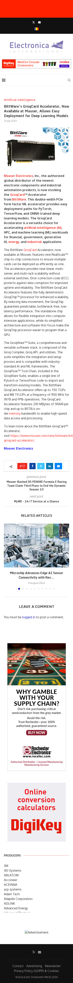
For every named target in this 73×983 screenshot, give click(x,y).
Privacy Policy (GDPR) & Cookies (36, 971)
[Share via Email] (58, 466)
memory (15, 413)
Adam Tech (12, 894)
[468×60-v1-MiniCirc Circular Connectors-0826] (36, 61)
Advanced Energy (16, 908)
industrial (34, 242)
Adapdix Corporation (18, 899)
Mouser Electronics (18, 176)
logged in (28, 617)
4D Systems (12, 870)
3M (6, 866)
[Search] (69, 80)
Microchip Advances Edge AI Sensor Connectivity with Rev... (36, 575)
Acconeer (10, 880)
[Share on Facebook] (32, 466)
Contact (18, 966)
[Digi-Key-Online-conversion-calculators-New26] (36, 785)
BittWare (19, 199)
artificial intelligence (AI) (43, 228)
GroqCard (17, 195)
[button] (7, 556)
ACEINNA (10, 885)
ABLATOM (11, 875)
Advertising (34, 966)
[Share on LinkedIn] (49, 466)
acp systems (12, 889)
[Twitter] (33, 22)
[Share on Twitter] (41, 466)
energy (13, 242)
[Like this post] (23, 466)
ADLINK (9, 903)
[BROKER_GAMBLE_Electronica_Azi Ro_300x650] (36, 646)
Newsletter (53, 966)
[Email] (39, 22)
